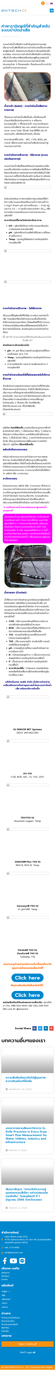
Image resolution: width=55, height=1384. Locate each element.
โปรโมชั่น (5, 1331)
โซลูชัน (4, 1291)
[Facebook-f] (4, 1261)
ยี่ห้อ (4, 1295)
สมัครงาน (5, 1272)
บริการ (4, 1303)
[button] (52, 10)
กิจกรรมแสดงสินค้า (9, 1324)
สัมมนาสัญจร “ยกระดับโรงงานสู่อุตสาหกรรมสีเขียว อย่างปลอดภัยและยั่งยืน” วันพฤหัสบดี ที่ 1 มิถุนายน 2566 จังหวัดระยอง (27, 1194)
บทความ (6, 1336)
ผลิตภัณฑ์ (6, 1299)
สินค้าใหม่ (5, 1327)
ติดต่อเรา (5, 1276)
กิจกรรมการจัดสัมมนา (10, 1317)
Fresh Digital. (47, 1367)
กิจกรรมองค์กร (7, 1321)
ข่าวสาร (4, 1279)
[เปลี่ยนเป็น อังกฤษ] (48, 3)
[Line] (22, 1261)
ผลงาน (5, 1307)
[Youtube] (13, 1261)
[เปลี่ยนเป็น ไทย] (51, 3)
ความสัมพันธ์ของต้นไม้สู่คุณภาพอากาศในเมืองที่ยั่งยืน (26, 1079)
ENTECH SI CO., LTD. (19, 1367)
